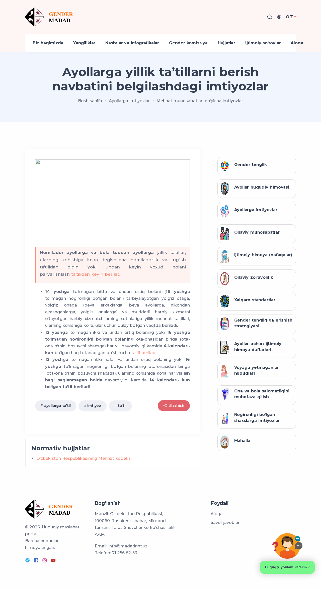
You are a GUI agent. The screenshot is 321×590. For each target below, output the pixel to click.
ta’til (122, 405)
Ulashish (176, 405)
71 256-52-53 (124, 552)
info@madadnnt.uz (127, 546)
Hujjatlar (226, 43)
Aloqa (297, 43)
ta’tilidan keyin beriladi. (96, 274)
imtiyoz (94, 405)
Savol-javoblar (225, 522)
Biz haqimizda (48, 43)
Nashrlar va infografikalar (132, 43)
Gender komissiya (188, 43)
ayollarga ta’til (57, 405)
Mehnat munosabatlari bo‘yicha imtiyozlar (199, 100)
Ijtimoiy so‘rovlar (263, 43)
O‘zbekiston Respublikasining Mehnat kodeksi (84, 458)
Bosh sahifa (90, 100)
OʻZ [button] (289, 17)
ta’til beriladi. (144, 352)
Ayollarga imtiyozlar (129, 100)
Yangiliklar (84, 43)
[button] (279, 17)
